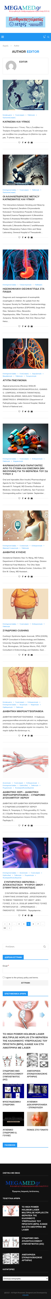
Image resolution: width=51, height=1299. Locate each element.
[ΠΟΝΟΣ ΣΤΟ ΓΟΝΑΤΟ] (37, 1119)
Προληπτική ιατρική (9, 117)
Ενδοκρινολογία (37, 459)
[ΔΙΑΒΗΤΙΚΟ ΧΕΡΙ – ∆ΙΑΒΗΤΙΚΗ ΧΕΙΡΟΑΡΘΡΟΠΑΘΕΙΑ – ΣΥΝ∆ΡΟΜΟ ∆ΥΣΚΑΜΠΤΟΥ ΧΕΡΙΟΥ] (25, 763)
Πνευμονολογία (31, 376)
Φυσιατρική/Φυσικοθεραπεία (24, 788)
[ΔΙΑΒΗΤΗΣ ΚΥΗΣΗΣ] (25, 525)
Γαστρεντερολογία (25, 285)
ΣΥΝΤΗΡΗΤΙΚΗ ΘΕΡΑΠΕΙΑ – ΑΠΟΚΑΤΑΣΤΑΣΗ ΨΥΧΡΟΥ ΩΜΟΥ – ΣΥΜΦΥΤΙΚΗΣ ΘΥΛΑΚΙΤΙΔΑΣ (24, 885)
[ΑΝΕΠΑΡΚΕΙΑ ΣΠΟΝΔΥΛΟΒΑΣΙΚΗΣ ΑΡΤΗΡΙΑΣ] (37, 1060)
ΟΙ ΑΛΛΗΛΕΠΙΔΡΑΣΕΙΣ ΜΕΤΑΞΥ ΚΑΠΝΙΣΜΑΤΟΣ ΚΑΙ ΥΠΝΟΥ (21, 198)
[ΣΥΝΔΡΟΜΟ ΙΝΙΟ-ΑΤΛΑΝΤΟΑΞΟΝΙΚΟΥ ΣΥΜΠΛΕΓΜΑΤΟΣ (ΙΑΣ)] (13, 1060)
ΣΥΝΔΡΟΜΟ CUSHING (16, 630)
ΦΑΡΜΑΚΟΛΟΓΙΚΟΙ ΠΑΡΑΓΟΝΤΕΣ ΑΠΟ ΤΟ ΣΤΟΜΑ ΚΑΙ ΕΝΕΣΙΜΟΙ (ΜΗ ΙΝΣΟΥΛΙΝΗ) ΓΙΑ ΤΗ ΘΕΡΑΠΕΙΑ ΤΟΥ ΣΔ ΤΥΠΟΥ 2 (25, 469)
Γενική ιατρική (19, 115)
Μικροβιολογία (7, 376)
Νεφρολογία (35, 704)
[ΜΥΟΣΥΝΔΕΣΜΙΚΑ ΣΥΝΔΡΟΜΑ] (13, 1091)
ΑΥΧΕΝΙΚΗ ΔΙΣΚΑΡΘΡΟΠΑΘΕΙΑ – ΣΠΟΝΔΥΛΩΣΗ (37, 1105)
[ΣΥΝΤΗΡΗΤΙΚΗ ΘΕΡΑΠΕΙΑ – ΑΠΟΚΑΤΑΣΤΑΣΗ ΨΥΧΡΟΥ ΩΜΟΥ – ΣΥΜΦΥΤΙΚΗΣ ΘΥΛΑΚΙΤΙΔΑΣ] (25, 853)
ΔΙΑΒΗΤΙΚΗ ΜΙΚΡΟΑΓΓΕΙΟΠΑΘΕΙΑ (23, 711)
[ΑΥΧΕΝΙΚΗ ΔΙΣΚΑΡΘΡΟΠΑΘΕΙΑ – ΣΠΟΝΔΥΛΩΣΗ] (37, 1091)
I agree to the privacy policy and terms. (21, 977)
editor (23, 62)
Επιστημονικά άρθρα (9, 190)
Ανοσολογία (7, 783)
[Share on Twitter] (25, 142)
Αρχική (5, 46)
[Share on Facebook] (22, 142)
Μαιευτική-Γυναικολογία (10, 548)
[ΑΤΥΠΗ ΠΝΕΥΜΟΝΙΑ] (25, 353)
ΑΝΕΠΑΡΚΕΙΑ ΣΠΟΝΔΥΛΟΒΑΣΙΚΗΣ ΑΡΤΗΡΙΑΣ (37, 1074)
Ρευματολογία (7, 788)
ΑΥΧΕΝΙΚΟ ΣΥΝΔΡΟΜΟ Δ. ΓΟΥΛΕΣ (10, 1133)
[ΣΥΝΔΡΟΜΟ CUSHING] (25, 604)
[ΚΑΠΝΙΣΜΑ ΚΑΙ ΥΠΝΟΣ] (25, 95)
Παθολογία (31, 115)
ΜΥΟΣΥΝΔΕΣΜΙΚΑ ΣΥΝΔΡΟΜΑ (12, 1103)
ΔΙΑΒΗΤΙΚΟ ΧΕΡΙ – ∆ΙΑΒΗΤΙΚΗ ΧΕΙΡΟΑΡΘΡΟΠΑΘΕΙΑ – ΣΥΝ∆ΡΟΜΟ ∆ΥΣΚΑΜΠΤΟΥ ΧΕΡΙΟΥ (24, 795)
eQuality (25, 1295)
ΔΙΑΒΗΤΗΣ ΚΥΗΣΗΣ (14, 552)
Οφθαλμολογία (8, 707)
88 (5, 928)
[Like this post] (19, 142)
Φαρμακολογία (18, 461)
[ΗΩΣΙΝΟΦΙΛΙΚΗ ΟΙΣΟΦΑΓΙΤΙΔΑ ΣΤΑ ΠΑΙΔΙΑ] (25, 265)
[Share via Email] (32, 142)
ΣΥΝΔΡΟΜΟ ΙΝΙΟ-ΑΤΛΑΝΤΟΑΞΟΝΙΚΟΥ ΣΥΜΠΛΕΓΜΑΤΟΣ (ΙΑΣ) (13, 1075)
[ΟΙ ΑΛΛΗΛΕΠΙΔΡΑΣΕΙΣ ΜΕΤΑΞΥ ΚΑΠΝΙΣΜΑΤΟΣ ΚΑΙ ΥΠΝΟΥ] (25, 170)
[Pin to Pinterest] (28, 142)
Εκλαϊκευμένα (7, 115)
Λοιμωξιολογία (36, 373)
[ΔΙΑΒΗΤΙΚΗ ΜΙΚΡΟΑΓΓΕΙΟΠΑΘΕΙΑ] (25, 682)
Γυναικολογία (24, 545)
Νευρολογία (23, 704)
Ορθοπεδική (24, 785)
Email (6, 966)
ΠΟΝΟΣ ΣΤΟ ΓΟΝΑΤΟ (37, 1130)
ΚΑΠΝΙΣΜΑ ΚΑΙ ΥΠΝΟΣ (16, 121)
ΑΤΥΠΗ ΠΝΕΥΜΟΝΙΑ (15, 380)
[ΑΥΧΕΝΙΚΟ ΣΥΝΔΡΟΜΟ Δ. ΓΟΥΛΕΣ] (13, 1119)
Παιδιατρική (38, 285)
